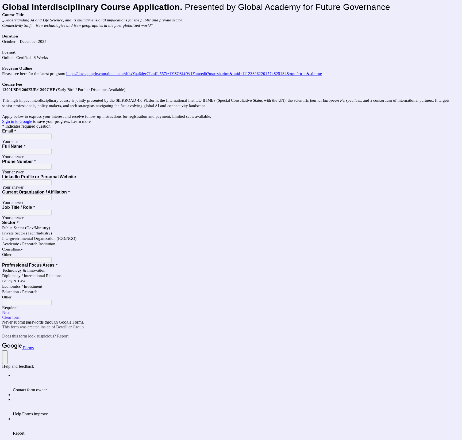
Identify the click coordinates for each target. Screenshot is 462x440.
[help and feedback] (4, 357)
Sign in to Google (17, 121)
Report (62, 336)
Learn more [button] (81, 121)
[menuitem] (236, 382)
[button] (231, 312)
